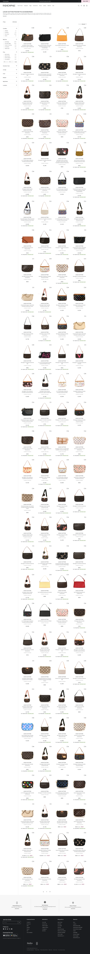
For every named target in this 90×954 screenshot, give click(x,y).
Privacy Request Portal (44, 949)
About (74, 922)
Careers (74, 930)
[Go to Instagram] (5, 929)
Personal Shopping (61, 929)
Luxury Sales (60, 925)
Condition (5, 28)
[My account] (84, 5)
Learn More (17, 908)
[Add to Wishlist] (32, 28)
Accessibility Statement (30, 949)
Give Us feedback (29, 932)
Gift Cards (59, 927)
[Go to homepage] (9, 5)
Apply (16, 61)
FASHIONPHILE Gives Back (77, 927)
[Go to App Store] (6, 936)
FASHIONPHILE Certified (77, 929)
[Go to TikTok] (7, 929)
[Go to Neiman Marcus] (30, 943)
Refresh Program (45, 925)
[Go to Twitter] (9, 929)
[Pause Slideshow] (79, 1)
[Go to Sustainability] (37, 943)
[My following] (81, 5)
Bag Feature (5, 81)
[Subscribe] (19, 922)
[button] (78, 5)
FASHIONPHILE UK (76, 937)
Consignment (44, 929)
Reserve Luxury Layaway (62, 930)
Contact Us (28, 922)
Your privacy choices (61, 949)
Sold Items (44, 930)
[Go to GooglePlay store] (14, 936)
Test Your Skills (60, 934)
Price (4, 52)
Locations (5, 85)
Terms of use (55, 949)
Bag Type (5, 39)
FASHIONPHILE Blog (76, 925)
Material (4, 77)
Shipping (28, 927)
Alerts (28, 925)
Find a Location (6, 1)
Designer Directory (45, 927)
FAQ (27, 930)
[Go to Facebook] (3, 929)
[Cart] (87, 5)
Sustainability (75, 932)
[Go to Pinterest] (11, 929)
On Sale (4, 69)
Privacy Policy (37, 949)
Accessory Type (6, 65)
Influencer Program (76, 934)
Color (4, 73)
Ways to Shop (60, 922)
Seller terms (50, 949)
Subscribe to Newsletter (61, 932)
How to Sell (44, 922)
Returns (28, 929)
